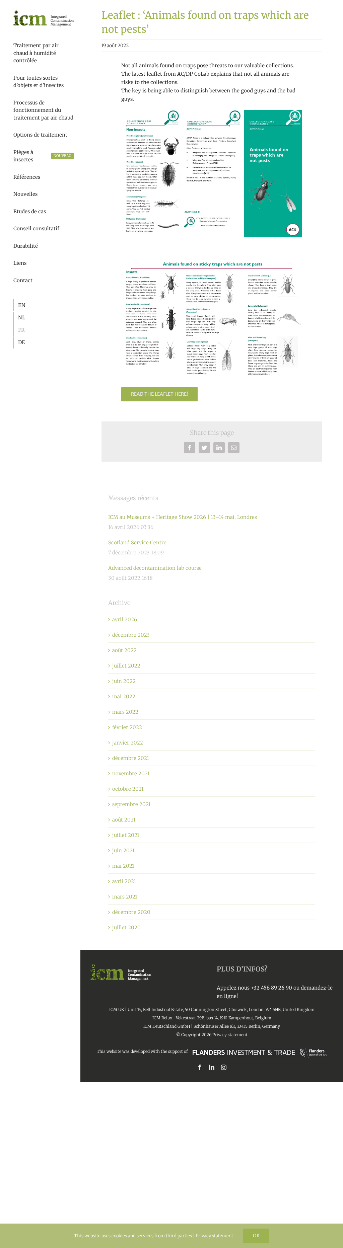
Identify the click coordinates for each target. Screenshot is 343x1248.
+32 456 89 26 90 (271, 988)
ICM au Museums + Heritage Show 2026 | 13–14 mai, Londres (182, 517)
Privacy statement (230, 1034)
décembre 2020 (131, 912)
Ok (256, 1236)
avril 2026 (124, 619)
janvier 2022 (127, 742)
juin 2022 (124, 681)
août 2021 (124, 819)
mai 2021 (123, 866)
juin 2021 (123, 850)
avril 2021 (124, 881)
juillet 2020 (126, 927)
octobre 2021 (128, 789)
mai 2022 (123, 696)
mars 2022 (125, 712)
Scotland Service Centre (137, 542)
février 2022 (127, 727)
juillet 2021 (125, 835)
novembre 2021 (131, 773)
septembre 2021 (131, 804)
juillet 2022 (126, 665)
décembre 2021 (130, 758)
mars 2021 (124, 896)
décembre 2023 (131, 635)
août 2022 (124, 650)
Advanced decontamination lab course (155, 568)
